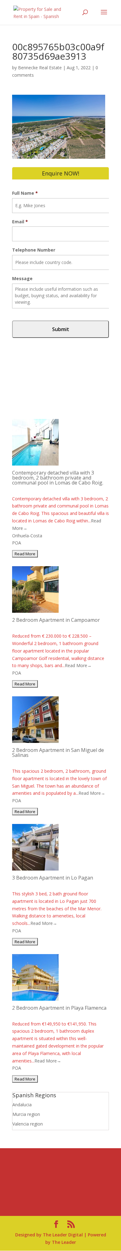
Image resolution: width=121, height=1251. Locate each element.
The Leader (64, 1242)
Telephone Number (33, 250)
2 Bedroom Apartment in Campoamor (56, 619)
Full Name (25, 193)
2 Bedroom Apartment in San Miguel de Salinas (58, 752)
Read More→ (78, 665)
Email (20, 222)
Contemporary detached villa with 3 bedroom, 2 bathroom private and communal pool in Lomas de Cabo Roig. (57, 477)
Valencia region (27, 1124)
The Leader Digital (63, 1235)
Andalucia (22, 1105)
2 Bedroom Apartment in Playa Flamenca (59, 1007)
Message (22, 278)
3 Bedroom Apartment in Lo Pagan (52, 877)
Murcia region (26, 1114)
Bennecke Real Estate (40, 68)
